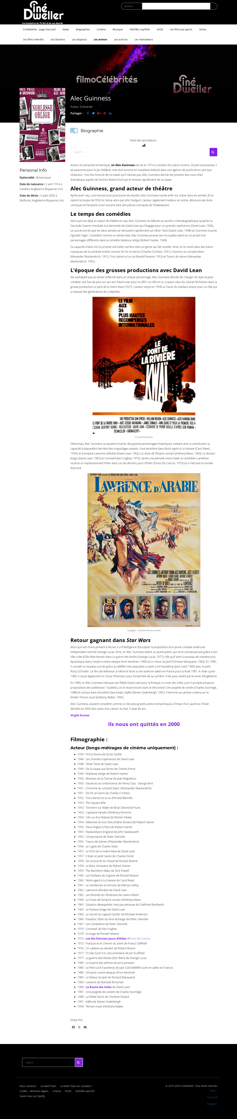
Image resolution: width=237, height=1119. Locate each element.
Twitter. (213, 1090)
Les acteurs (100, 39)
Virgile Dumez (80, 715)
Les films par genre (181, 29)
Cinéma (101, 29)
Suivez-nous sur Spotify (32, 1096)
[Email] (85, 1027)
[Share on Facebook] (73, 1027)
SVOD (160, 29)
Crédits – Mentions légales (34, 1091)
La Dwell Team (48, 1086)
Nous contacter (28, 1086)
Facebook (212, 1097)
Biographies (83, 29)
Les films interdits (33, 39)
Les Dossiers (58, 39)
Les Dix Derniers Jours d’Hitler (106, 938)
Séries (202, 29)
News (66, 29)
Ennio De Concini (139, 938)
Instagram (212, 1103)
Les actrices (121, 39)
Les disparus (79, 39)
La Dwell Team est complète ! (76, 1086)
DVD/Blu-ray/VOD (140, 29)
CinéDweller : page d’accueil (39, 29)
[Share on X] (79, 1027)
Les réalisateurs (144, 39)
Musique (118, 29)
